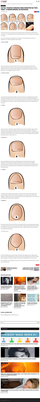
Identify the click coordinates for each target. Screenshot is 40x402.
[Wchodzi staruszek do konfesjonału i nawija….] (33, 298)
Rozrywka (5, 3)
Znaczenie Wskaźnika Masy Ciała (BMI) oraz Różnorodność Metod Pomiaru (19, 343)
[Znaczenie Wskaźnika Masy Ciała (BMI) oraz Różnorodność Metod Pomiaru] (20, 337)
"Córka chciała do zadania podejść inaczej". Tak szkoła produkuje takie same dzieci (27, 269)
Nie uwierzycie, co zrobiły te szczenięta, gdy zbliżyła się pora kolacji (12, 269)
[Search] (38, 322)
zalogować (6, 314)
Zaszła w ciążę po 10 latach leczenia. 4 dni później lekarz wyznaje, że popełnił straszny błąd (33, 287)
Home (1, 3)
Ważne (7, 363)
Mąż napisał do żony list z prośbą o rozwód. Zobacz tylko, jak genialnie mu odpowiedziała (6, 304)
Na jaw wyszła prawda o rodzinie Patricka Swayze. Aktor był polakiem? (6, 287)
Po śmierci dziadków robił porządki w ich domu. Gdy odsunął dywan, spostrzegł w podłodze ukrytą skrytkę (19, 304)
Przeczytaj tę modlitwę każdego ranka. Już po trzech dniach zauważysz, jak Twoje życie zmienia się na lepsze (20, 288)
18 (38, 11)
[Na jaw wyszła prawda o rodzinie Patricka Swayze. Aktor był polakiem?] (7, 281)
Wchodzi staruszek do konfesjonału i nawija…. (32, 303)
